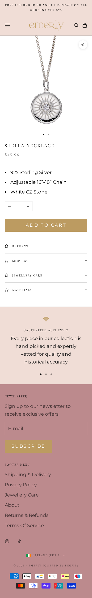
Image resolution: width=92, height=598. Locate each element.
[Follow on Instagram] (7, 541)
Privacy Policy (21, 485)
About (12, 505)
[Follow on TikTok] (19, 541)
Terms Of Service (24, 525)
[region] (46, 341)
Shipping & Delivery (28, 474)
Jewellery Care (22, 495)
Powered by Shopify (61, 565)
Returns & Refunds (27, 515)
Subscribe (29, 446)
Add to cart (46, 225)
